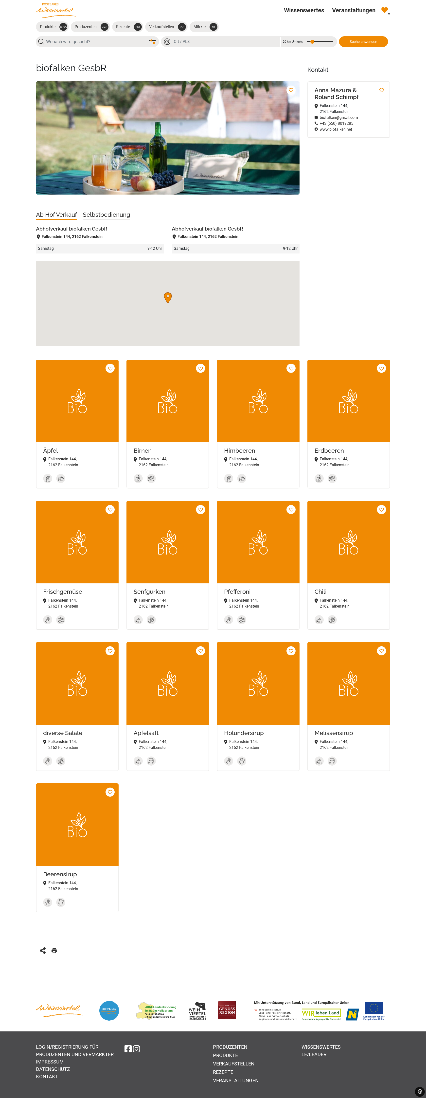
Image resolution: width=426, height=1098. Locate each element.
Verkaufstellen (166, 26)
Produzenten (91, 26)
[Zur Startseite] (56, 10)
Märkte (204, 26)
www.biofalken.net (336, 129)
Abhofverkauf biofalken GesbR (71, 229)
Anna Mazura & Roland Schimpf (337, 94)
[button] (168, 298)
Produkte (53, 26)
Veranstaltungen (236, 1080)
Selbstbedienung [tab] (106, 214)
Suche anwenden (363, 41)
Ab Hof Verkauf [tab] (56, 214)
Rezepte (128, 26)
